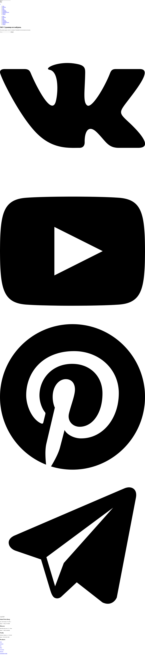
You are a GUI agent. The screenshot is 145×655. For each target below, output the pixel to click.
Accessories (4, 11)
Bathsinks (4, 7)
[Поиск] (1, 2)
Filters (3, 9)
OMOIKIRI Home (5, 12)
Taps (3, 8)
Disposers (4, 10)
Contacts (3, 14)
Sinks (3, 6)
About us (4, 13)
